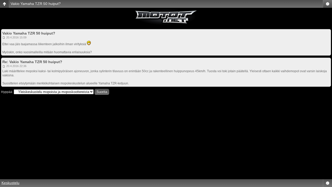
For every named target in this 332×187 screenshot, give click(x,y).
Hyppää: (7, 92)
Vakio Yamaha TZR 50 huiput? (36, 4)
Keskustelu (10, 183)
